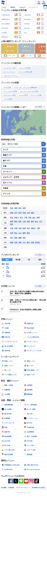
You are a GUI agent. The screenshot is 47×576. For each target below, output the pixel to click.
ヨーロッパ (22, 7)
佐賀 (15, 242)
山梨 (24, 221)
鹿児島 (37, 242)
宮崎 (32, 242)
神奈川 (16, 217)
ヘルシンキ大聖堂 (25, 68)
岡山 (15, 233)
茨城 (29, 217)
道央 (11, 208)
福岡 (11, 242)
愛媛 (20, 238)
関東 (5, 217)
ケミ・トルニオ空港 (10, 91)
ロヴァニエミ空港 (9, 95)
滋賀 (24, 228)
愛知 (15, 221)
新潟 (32, 221)
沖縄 (5, 247)
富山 (36, 221)
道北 (20, 208)
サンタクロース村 (9, 68)
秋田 (20, 213)
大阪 (11, 228)
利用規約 (11, 487)
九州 (5, 242)
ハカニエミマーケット (11, 75)
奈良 (28, 228)
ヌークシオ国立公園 (25, 72)
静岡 (11, 221)
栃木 (34, 217)
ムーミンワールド (9, 72)
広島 (11, 233)
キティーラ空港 (36, 95)
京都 (20, 228)
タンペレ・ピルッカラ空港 (29, 91)
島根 (24, 233)
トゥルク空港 (23, 95)
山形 (28, 213)
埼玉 (21, 217)
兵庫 (15, 228)
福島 (32, 213)
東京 (11, 217)
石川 (40, 221)
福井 (11, 224)
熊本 (28, 242)
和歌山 (33, 228)
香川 (11, 238)
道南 (15, 208)
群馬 (38, 217)
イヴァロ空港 (7, 99)
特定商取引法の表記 (38, 487)
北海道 (5, 208)
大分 (24, 242)
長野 (28, 221)
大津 (7, 268)
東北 (5, 213)
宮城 (24, 213)
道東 (24, 208)
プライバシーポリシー (23, 487)
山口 (20, 233)
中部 (5, 223)
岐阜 (20, 221)
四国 (5, 238)
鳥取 (28, 233)
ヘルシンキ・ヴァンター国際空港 (25, 87)
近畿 (5, 228)
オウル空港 (7, 87)
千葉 (25, 217)
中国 (5, 233)
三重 (38, 228)
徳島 (15, 238)
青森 (11, 213)
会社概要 (4, 487)
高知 (24, 238)
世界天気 (12, 7)
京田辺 (8, 276)
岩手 (15, 213)
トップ (4, 7)
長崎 (20, 242)
